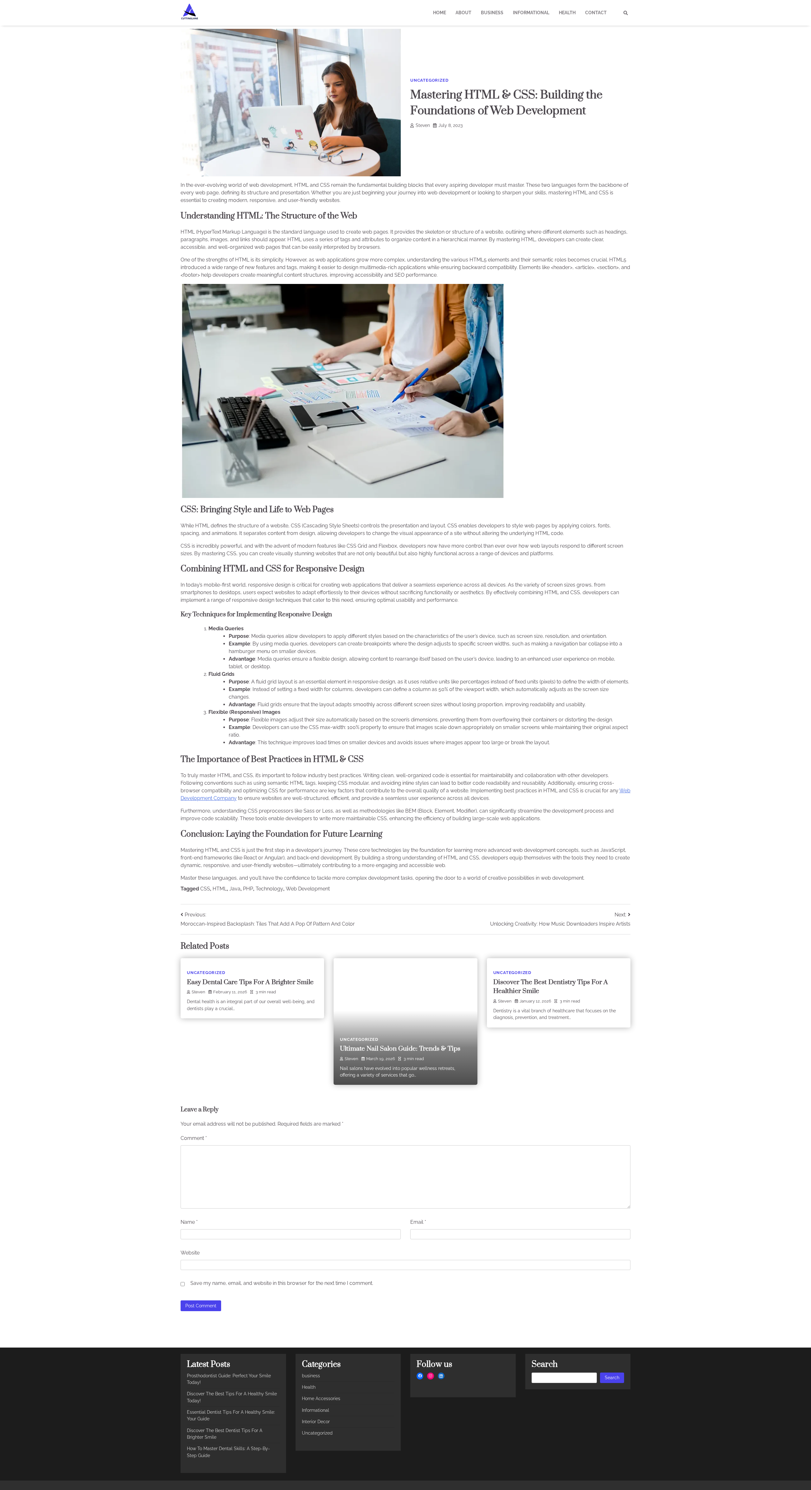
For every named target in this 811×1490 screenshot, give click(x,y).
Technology (269, 889)
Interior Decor (316, 1421)
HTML (220, 889)
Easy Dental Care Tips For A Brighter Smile (250, 982)
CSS (205, 889)
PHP (248, 889)
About (463, 12)
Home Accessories (321, 1398)
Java (234, 889)
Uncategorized (429, 80)
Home (439, 12)
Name (189, 1222)
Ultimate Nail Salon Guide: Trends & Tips (400, 1049)
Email (418, 1222)
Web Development (308, 889)
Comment (194, 1138)
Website (190, 1253)
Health (567, 12)
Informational (531, 12)
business (492, 12)
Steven (423, 125)
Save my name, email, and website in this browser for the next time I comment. (281, 1283)
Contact (596, 12)
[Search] (625, 13)
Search (612, 1377)
